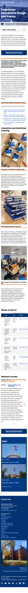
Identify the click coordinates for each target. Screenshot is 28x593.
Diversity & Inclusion (7, 525)
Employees (4, 518)
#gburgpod (23, 569)
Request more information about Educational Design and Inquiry (14, 53)
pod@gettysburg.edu (20, 571)
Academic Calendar (7, 523)
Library (3, 531)
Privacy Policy (5, 578)
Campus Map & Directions (8, 510)
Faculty (3, 520)
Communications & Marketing (9, 532)
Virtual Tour (4, 536)
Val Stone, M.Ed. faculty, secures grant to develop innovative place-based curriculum (14, 115)
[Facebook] (20, 583)
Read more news (6, 486)
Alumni (3, 515)
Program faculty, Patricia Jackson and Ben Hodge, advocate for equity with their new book (14, 111)
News (2, 534)
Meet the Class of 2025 (10, 483)
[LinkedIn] (23, 583)
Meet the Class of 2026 (10, 462)
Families (3, 521)
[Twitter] (13, 583)
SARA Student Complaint (8, 537)
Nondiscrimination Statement (9, 579)
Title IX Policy (22, 579)
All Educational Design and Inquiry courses (13, 380)
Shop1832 (4, 528)
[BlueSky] (9, 583)
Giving (3, 529)
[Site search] (26, 3)
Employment (4, 526)
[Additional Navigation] (21, 3)
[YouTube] (5, 583)
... (2, 24)
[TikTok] (16, 583)
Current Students (6, 517)
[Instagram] (2, 583)
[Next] (24, 404)
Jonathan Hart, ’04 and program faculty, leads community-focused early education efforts (15, 119)
